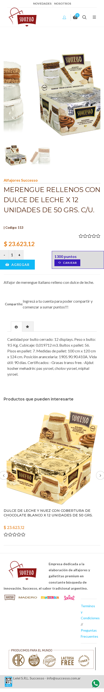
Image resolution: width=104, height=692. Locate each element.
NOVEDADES (42, 3)
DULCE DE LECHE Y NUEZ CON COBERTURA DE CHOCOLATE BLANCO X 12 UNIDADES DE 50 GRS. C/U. (48, 515)
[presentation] (16, 327)
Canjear (69, 262)
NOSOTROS (62, 3)
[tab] (16, 326)
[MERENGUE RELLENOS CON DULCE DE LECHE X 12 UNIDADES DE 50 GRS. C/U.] (52, 94)
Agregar (20, 265)
